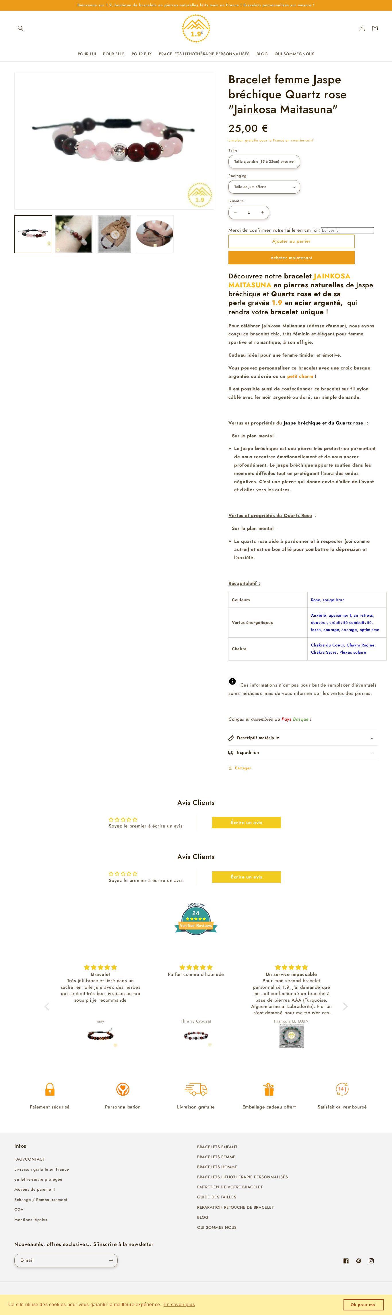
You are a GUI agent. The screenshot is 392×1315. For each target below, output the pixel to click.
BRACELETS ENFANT (217, 1147)
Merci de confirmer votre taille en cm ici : (274, 230)
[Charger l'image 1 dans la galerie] (33, 234)
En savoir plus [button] (179, 1304)
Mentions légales (30, 1219)
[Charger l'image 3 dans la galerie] (114, 234)
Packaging (237, 175)
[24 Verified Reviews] (196, 945)
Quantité (236, 201)
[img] (72, 967)
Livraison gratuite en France (41, 1169)
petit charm (300, 376)
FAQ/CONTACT (29, 1159)
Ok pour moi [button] (364, 1304)
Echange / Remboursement (40, 1199)
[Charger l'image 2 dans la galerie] (73, 234)
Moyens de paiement (34, 1189)
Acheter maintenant (292, 258)
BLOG (202, 1217)
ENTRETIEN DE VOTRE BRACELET (230, 1187)
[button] (20, 28)
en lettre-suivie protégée (38, 1179)
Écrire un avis (246, 822)
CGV (19, 1209)
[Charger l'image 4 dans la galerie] (155, 234)
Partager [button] (243, 768)
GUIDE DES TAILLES (216, 1197)
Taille (232, 150)
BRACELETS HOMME (217, 1167)
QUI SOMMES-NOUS (217, 1227)
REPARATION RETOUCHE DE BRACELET (235, 1207)
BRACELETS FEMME (216, 1157)
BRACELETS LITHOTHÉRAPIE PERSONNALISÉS (242, 1177)
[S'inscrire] (111, 1260)
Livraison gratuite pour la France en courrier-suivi (270, 140)
